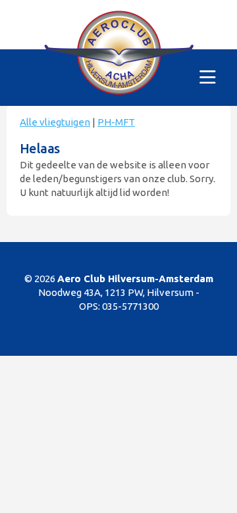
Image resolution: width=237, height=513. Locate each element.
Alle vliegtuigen (55, 122)
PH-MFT (116, 122)
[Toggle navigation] (208, 77)
